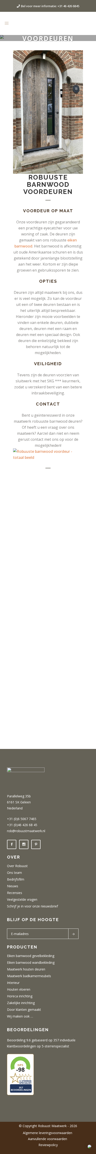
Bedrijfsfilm (15, 879)
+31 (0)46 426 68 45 (22, 825)
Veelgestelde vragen (22, 899)
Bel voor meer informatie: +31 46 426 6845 (50, 6)
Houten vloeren (18, 989)
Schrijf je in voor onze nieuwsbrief (32, 906)
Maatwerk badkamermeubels (29, 976)
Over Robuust (17, 866)
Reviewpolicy (48, 1145)
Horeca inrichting (19, 996)
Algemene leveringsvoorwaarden (48, 1133)
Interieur (13, 982)
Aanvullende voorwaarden (48, 1139)
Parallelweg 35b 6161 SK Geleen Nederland (19, 802)
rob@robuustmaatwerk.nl (26, 831)
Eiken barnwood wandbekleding (31, 962)
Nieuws (12, 886)
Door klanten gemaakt (24, 1009)
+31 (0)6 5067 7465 (21, 819)
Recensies (14, 892)
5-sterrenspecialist (55, 1046)
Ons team (14, 872)
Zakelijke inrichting (21, 1003)
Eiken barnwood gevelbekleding (30, 955)
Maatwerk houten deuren (26, 969)
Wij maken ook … (20, 1016)
